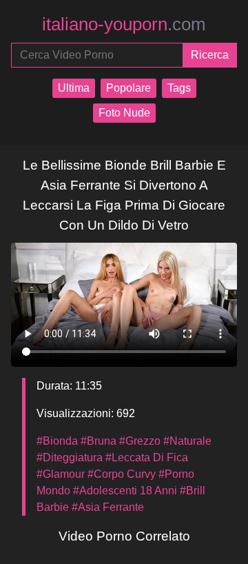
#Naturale (187, 441)
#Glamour (61, 474)
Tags (179, 88)
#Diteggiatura (70, 457)
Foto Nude (124, 113)
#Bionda (57, 441)
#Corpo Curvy (121, 474)
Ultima (74, 88)
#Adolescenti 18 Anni (125, 490)
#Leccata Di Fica (146, 457)
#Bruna (98, 441)
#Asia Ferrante (108, 507)
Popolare (128, 88)
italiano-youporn (124, 24)
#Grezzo (140, 441)
